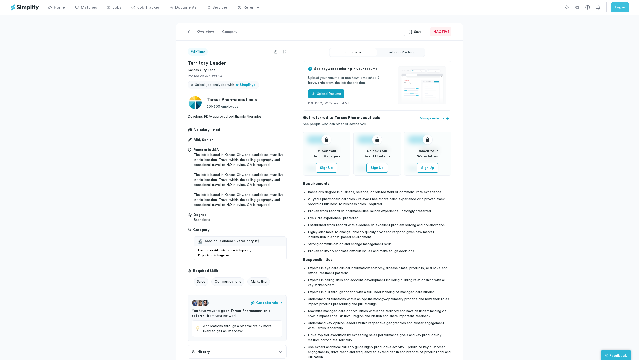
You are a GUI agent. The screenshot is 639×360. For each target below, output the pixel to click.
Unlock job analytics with (225, 85)
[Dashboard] (25, 7)
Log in (620, 7)
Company (229, 32)
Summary (353, 52)
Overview (205, 32)
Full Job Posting (401, 52)
